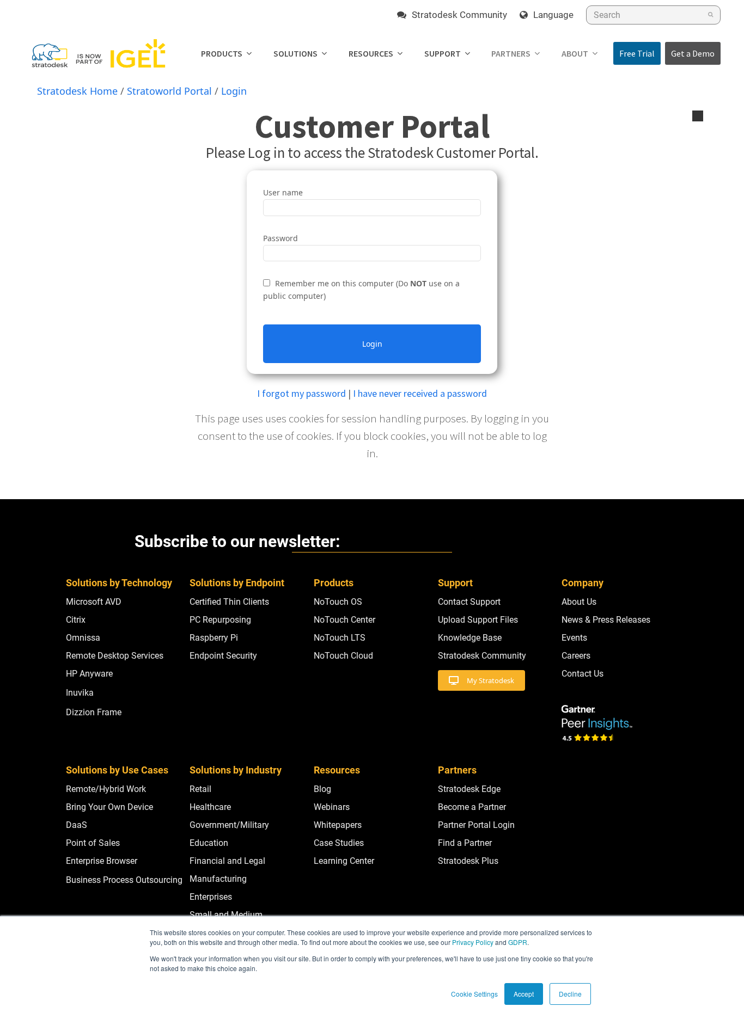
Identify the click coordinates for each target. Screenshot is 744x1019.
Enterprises (211, 897)
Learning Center (344, 861)
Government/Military (229, 825)
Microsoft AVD (93, 602)
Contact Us (582, 673)
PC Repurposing (220, 620)
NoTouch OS (338, 602)
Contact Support (469, 602)
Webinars (332, 807)
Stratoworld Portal (169, 90)
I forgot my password (301, 393)
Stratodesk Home (77, 90)
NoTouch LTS (339, 638)
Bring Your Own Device (109, 807)
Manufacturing (218, 879)
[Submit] (710, 14)
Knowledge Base (470, 638)
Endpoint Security (223, 655)
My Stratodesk (490, 680)
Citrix (76, 620)
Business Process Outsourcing (124, 880)
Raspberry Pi (214, 638)
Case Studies (339, 843)
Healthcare (210, 807)
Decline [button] (570, 993)
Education (209, 843)
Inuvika (80, 692)
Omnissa (83, 638)
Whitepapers (338, 825)
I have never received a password (420, 393)
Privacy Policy (472, 942)
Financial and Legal (227, 861)
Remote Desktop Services (114, 655)
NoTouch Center (344, 620)
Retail (200, 789)
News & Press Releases (606, 620)
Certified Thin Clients (229, 602)
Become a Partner (472, 807)
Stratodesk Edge (469, 789)
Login (234, 90)
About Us (579, 602)
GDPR (517, 942)
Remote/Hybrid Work (106, 789)
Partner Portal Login (476, 825)
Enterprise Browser (101, 861)
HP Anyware (89, 673)
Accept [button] (524, 993)
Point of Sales (93, 843)
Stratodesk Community (482, 655)
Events (574, 638)
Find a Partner (465, 843)
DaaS (76, 825)
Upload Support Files (478, 620)
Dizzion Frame (93, 712)
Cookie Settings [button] (474, 993)
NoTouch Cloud (343, 655)
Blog (322, 789)
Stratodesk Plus (468, 861)
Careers (576, 655)
